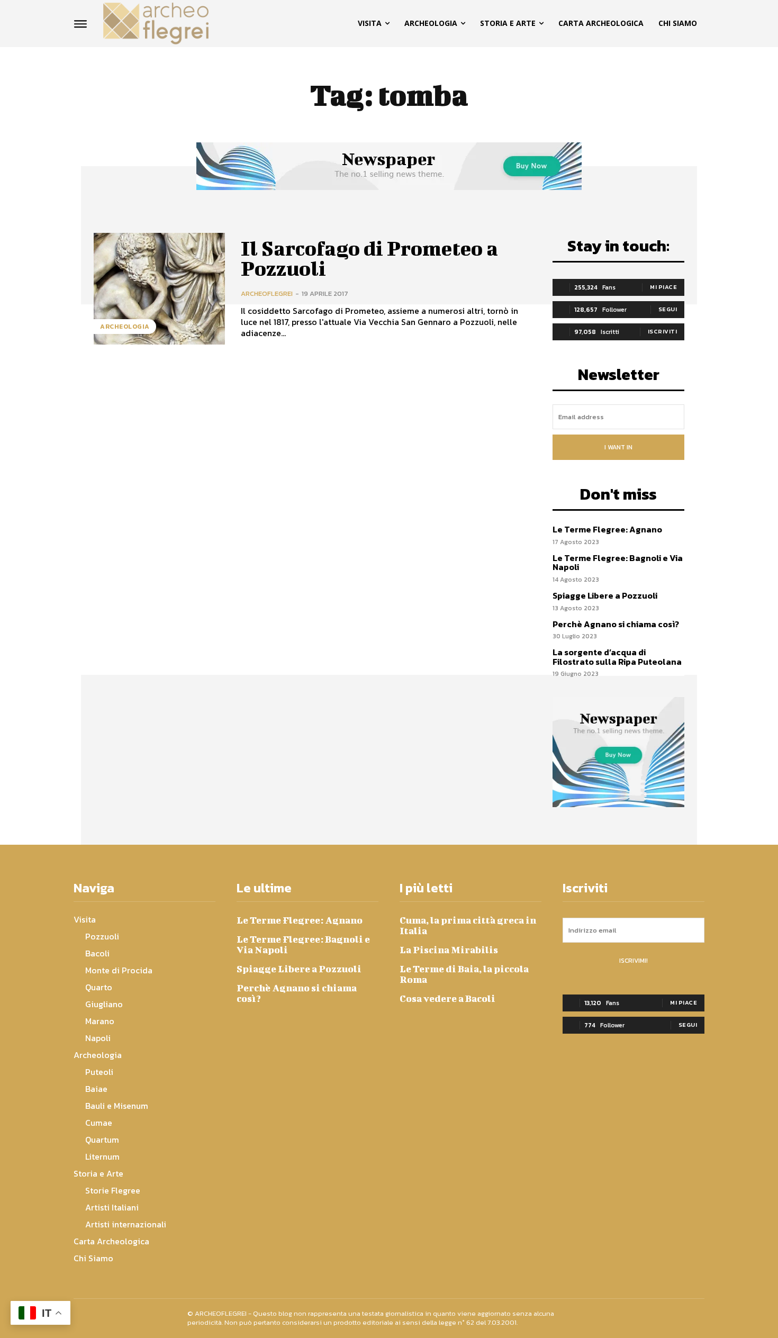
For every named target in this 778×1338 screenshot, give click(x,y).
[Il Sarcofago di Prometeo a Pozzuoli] (159, 289)
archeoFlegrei (267, 293)
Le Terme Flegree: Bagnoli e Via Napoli (618, 563)
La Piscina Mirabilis (449, 949)
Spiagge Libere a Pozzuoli (605, 595)
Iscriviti (662, 331)
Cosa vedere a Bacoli (447, 998)
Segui (667, 309)
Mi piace (663, 287)
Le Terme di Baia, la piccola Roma (464, 974)
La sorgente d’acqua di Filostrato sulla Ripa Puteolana (617, 657)
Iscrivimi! (633, 960)
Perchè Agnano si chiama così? (616, 624)
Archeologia (125, 326)
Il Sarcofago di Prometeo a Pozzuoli (369, 258)
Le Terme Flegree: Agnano (607, 529)
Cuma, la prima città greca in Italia (468, 925)
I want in (618, 447)
